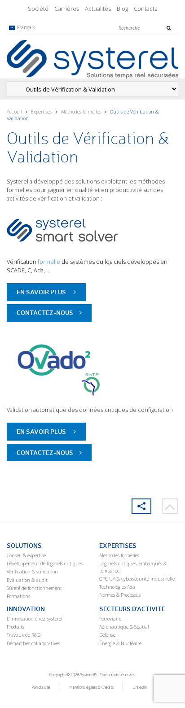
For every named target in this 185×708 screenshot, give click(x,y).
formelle (49, 262)
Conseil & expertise (26, 555)
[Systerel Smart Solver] (76, 229)
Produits (15, 627)
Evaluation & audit (27, 580)
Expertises (41, 112)
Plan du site (40, 687)
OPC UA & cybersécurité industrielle (137, 579)
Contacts (145, 8)
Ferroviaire (110, 619)
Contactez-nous (45, 312)
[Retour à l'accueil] (92, 59)
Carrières (66, 8)
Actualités (98, 8)
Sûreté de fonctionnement (34, 588)
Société (38, 8)
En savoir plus (42, 292)
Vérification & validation (32, 571)
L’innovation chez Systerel (34, 619)
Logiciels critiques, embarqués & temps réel (133, 567)
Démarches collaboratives (33, 643)
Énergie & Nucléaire (120, 643)
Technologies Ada (117, 587)
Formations (18, 596)
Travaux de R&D (23, 635)
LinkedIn (139, 687)
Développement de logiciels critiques (45, 563)
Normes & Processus (120, 595)
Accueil (14, 112)
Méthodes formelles (81, 112)
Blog (122, 8)
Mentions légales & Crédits (91, 687)
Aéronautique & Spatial (124, 627)
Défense (107, 635)
